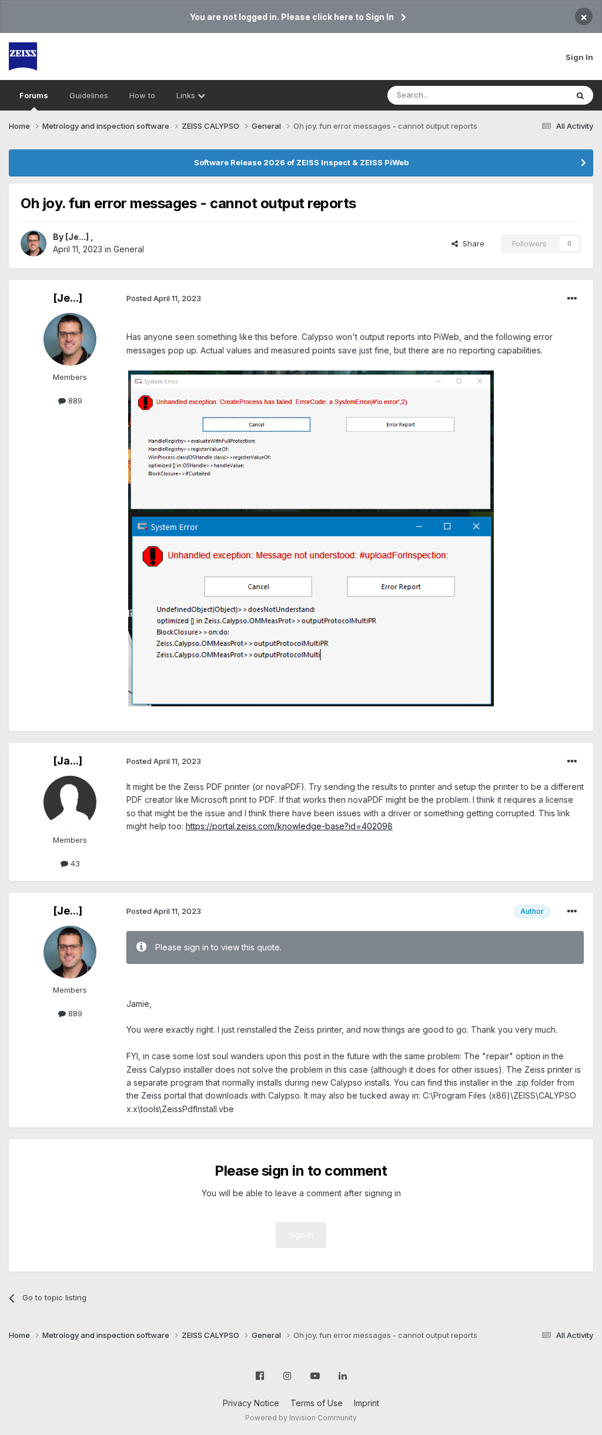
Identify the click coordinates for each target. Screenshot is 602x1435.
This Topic (532, 95)
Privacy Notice (251, 1403)
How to (142, 95)
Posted (163, 298)
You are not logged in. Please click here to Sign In (292, 17)
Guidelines (88, 95)
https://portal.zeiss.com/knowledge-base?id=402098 (289, 826)
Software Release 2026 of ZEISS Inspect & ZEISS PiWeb (301, 162)
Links (187, 95)
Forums (33, 95)
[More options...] (572, 299)
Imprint (366, 1403)
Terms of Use (316, 1403)
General (128, 249)
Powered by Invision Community (301, 1417)
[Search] (580, 95)
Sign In (579, 57)
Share (471, 243)
